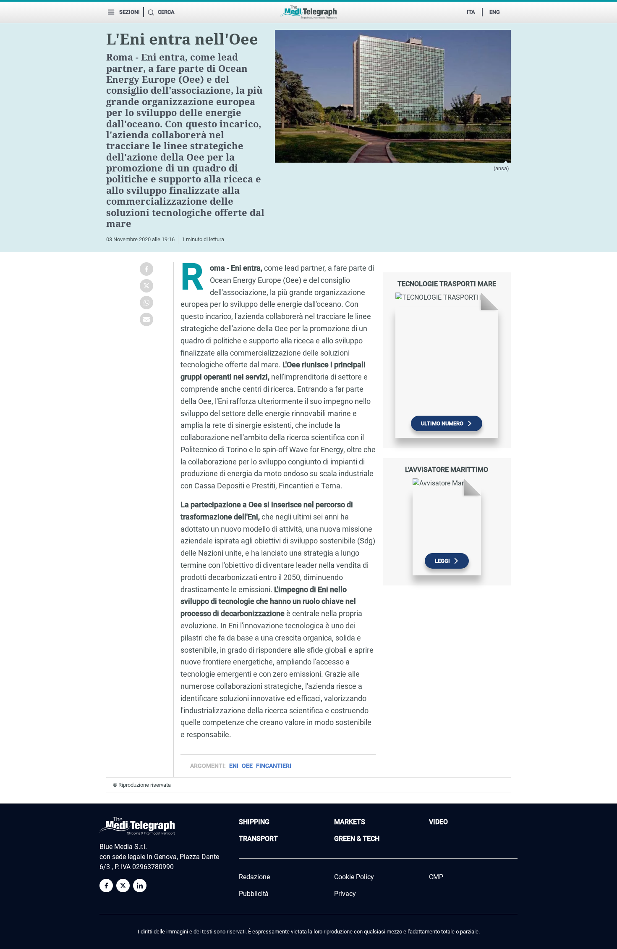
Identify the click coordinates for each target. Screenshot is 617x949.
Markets (349, 822)
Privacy (345, 894)
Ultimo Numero (442, 423)
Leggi (442, 561)
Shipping (254, 822)
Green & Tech (356, 839)
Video (438, 822)
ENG (494, 12)
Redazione (254, 877)
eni (233, 765)
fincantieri (273, 765)
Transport (258, 839)
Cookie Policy (354, 877)
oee (247, 765)
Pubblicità (254, 894)
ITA (471, 12)
